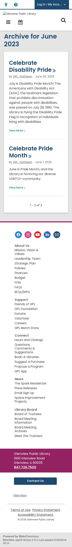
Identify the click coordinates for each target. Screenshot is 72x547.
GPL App (21, 371)
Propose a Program (29, 366)
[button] (6, 4)
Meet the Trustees (28, 436)
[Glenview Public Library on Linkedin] (47, 234)
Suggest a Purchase (30, 362)
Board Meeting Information (25, 421)
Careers (21, 323)
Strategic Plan (25, 263)
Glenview (20, 495)
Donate (20, 314)
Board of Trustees (28, 414)
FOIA (18, 282)
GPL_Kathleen (22, 76)
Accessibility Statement (35, 515)
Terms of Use (21, 510)
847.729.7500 (25, 467)
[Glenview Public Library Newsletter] (56, 234)
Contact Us (35, 481)
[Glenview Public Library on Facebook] (18, 234)
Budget (20, 278)
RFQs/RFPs (22, 292)
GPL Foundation (26, 309)
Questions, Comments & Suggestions (25, 348)
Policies (20, 268)
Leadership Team (27, 259)
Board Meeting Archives (25, 429)
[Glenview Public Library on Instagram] (28, 234)
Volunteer (22, 318)
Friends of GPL (25, 304)
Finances (21, 273)
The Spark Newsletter (30, 383)
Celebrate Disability (30, 66)
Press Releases (26, 388)
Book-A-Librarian (27, 357)
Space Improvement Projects (30, 400)
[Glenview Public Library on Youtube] (37, 234)
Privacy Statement (46, 510)
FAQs (18, 287)
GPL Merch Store (27, 328)
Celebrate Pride (31, 152)
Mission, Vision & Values (26, 252)
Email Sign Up (24, 393)
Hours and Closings (29, 340)
